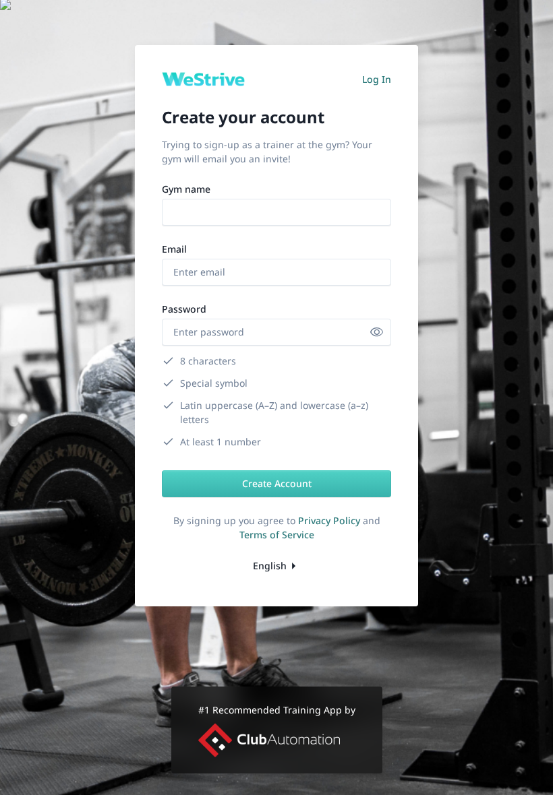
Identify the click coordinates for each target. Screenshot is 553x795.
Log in (376, 79)
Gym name (186, 189)
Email (174, 249)
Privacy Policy (329, 520)
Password (184, 309)
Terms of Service (276, 534)
